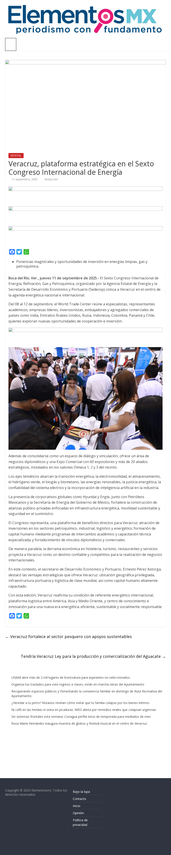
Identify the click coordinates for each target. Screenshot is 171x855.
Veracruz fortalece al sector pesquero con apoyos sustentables (68, 636)
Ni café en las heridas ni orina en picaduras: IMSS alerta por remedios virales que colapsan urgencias (83, 710)
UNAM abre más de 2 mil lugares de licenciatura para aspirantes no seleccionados (70, 677)
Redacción (51, 179)
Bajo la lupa (81, 791)
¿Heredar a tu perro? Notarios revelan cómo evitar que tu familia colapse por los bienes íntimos (80, 703)
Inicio (76, 806)
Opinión (78, 813)
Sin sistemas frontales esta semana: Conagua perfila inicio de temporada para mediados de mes (81, 716)
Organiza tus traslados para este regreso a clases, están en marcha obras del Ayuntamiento (77, 684)
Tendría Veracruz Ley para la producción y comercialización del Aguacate (93, 656)
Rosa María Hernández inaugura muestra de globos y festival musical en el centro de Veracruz (79, 723)
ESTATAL (16, 155)
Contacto (79, 799)
